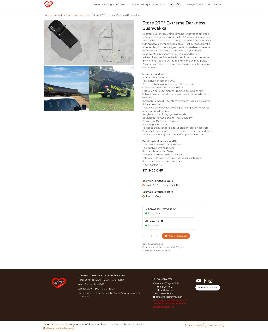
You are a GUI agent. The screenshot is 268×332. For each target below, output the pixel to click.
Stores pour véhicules (78, 15)
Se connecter (215, 4)
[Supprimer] (146, 236)
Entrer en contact (207, 287)
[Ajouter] (158, 236)
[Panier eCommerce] (171, 4)
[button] (178, 4)
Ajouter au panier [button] (177, 236)
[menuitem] (96, 4)
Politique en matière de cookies (58, 328)
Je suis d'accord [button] (214, 325)
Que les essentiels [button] (194, 325)
